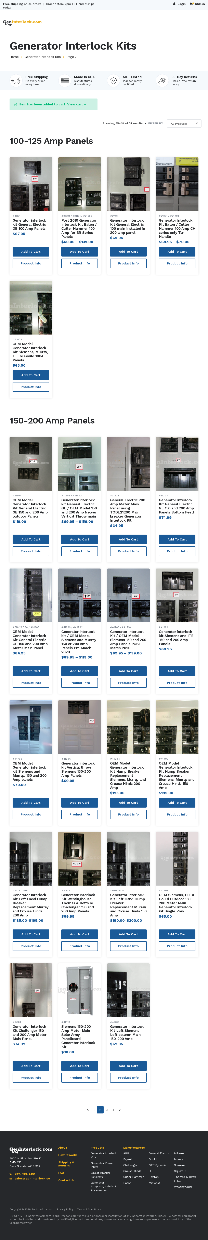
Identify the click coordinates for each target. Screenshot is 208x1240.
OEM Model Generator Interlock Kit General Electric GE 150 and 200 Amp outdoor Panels (30, 508)
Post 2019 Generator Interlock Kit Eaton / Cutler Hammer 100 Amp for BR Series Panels (79, 228)
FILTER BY (154, 123)
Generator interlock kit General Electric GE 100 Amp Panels (29, 224)
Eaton (127, 1183)
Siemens (179, 1165)
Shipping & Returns (66, 1164)
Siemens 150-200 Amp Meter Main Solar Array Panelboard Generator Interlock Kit (78, 1036)
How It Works (68, 1155)
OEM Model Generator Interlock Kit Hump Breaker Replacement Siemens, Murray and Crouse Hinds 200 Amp (128, 775)
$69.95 (200, 3)
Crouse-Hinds (132, 1171)
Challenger (130, 1165)
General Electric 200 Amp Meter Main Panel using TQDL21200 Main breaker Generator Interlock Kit (127, 510)
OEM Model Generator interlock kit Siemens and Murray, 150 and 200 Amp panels (30, 771)
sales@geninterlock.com (32, 1180)
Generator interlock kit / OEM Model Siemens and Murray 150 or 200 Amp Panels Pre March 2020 (78, 641)
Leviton (154, 1176)
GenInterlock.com (42, 1209)
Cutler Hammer (133, 1176)
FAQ (61, 1172)
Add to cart (31, 251)
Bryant (127, 1159)
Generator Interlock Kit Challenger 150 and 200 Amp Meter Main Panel (30, 1032)
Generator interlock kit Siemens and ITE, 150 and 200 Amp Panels (176, 637)
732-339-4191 (25, 1174)
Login (182, 3)
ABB (126, 1153)
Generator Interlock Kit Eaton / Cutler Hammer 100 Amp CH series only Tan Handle (177, 228)
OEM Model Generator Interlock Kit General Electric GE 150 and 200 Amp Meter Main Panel (30, 639)
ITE (151, 1171)
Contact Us (66, 1180)
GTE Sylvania (157, 1165)
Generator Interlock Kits (43, 57)
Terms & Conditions (89, 1209)
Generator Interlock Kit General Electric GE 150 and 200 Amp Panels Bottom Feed (176, 506)
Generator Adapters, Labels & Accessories (103, 1186)
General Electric (159, 1153)
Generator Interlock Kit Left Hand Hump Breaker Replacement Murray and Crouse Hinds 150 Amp (128, 905)
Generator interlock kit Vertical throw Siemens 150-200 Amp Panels (78, 769)
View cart (75, 104)
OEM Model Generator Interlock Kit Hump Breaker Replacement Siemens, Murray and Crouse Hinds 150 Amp (177, 775)
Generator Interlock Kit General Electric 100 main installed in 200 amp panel (127, 226)
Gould (153, 1159)
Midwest (154, 1183)
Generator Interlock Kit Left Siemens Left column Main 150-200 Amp (127, 1032)
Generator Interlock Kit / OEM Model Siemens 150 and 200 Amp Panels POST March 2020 (128, 639)
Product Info (31, 263)
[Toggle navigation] (202, 21)
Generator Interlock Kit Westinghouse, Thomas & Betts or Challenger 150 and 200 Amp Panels (78, 903)
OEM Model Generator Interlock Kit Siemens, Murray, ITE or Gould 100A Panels (30, 352)
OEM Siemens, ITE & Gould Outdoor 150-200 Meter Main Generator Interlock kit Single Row (176, 903)
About (62, 1147)
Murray (178, 1159)
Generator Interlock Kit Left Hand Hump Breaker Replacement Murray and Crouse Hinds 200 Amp (30, 905)
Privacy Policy (65, 1209)
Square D (180, 1171)
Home (14, 57)
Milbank (179, 1153)
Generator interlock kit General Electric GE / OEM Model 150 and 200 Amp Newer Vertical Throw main (79, 508)
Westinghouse (183, 1186)
